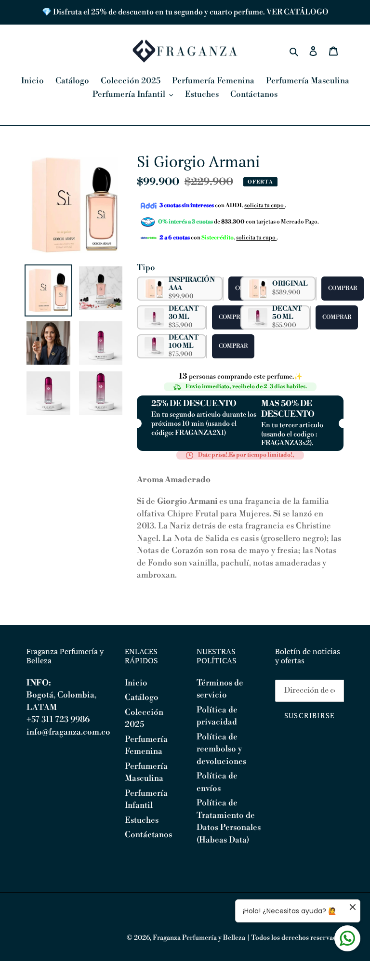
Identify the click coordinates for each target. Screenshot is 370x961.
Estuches (142, 820)
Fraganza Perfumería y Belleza (199, 938)
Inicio (136, 683)
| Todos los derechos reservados (295, 938)
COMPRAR (342, 288)
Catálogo (142, 697)
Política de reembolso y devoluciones (221, 749)
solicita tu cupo (264, 205)
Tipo (146, 268)
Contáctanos (148, 834)
